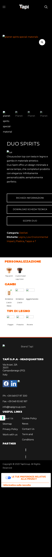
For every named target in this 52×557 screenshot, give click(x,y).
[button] (46, 7)
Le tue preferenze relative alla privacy (29, 477)
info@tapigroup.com (14, 407)
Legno (21, 237)
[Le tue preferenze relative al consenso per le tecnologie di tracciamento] (2, 417)
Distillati (23, 233)
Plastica (20, 241)
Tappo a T (30, 241)
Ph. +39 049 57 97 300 (15, 395)
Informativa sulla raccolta (17, 485)
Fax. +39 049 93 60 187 (15, 401)
